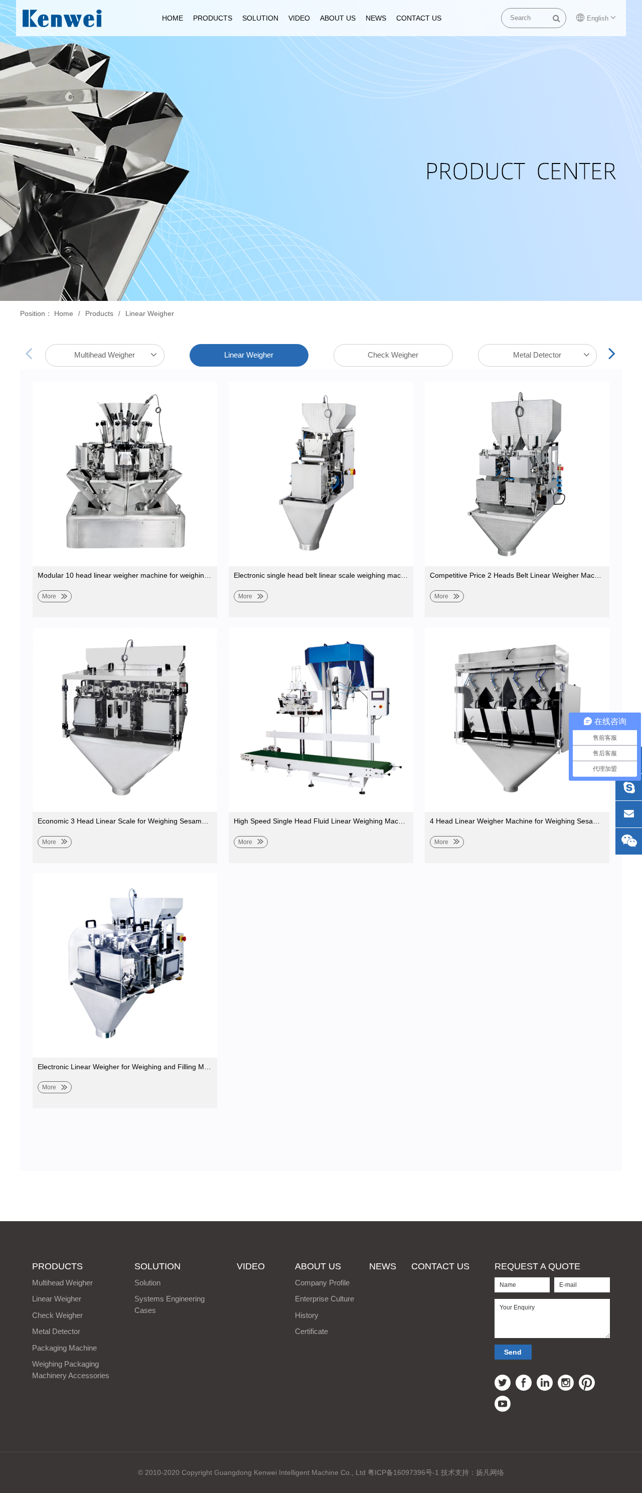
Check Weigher (393, 355)
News (376, 18)
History (306, 1315)
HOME (172, 18)
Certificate (311, 1331)
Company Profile (322, 1282)
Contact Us (418, 18)
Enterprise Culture (324, 1298)
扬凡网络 (490, 1472)
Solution (260, 18)
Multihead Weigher (104, 355)
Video (299, 18)
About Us (338, 18)
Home (63, 313)
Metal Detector (537, 355)
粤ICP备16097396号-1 (403, 1472)
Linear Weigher (149, 313)
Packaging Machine (64, 1348)
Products (212, 18)
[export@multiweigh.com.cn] (628, 814)
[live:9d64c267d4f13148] (628, 787)
